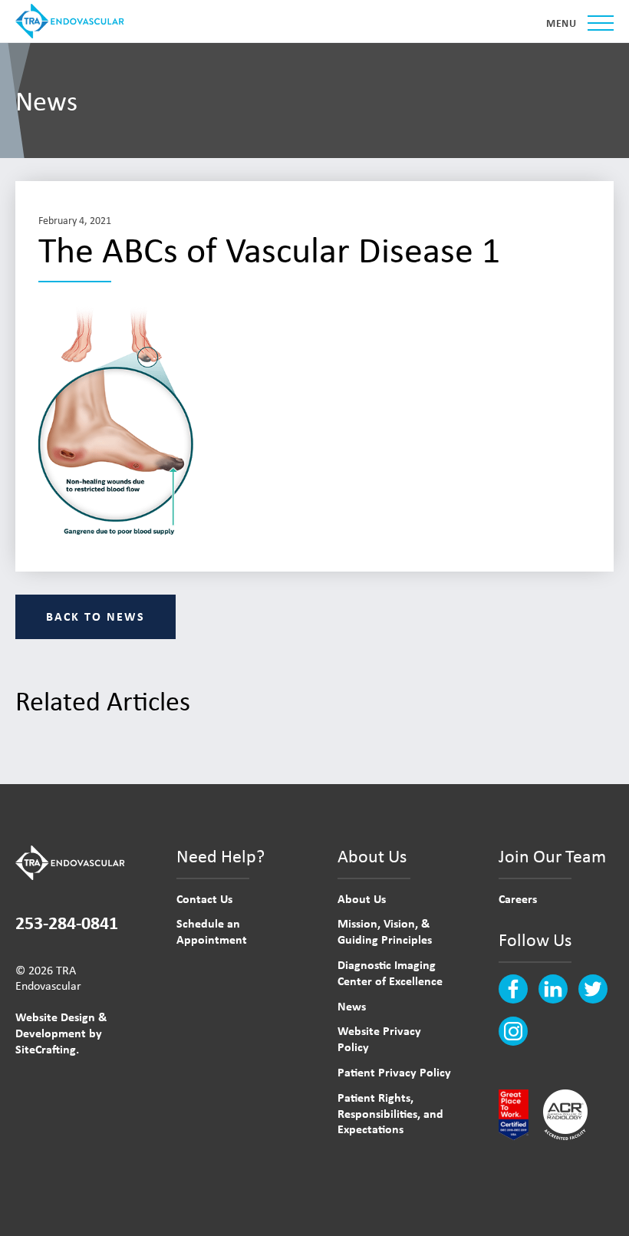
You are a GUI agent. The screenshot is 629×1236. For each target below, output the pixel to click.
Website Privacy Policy (379, 1038)
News (352, 1005)
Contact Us (204, 898)
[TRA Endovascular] (72, 21)
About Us (362, 898)
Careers (518, 898)
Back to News (95, 616)
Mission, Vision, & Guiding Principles (385, 931)
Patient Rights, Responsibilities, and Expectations (390, 1113)
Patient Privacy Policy (394, 1071)
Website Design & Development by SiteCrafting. (61, 1032)
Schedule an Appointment (211, 931)
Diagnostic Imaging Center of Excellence (390, 972)
